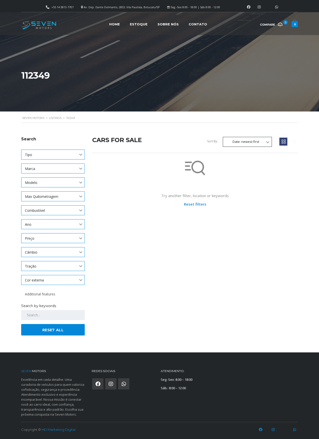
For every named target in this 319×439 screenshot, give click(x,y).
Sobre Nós (168, 24)
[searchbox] (52, 294)
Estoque (139, 24)
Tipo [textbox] (28, 154)
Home (114, 24)
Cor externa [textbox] (34, 280)
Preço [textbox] (29, 238)
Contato (198, 24)
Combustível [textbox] (35, 210)
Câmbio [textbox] (31, 252)
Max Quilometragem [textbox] (41, 196)
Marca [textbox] (30, 168)
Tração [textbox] (30, 266)
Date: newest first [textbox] (246, 141)
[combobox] (53, 155)
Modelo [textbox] (31, 182)
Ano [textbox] (28, 224)
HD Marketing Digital (59, 430)
